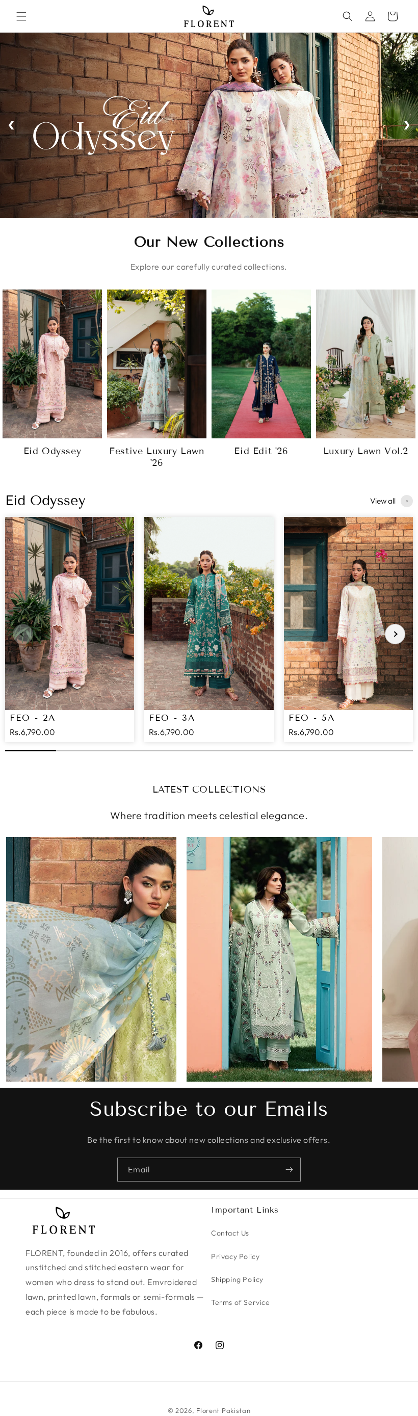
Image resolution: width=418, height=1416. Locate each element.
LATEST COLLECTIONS (209, 789)
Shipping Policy (237, 1279)
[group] (69, 629)
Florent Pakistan (223, 1410)
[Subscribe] (289, 1170)
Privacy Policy (235, 1256)
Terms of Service (240, 1302)
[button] (21, 16)
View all (383, 501)
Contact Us (230, 1233)
